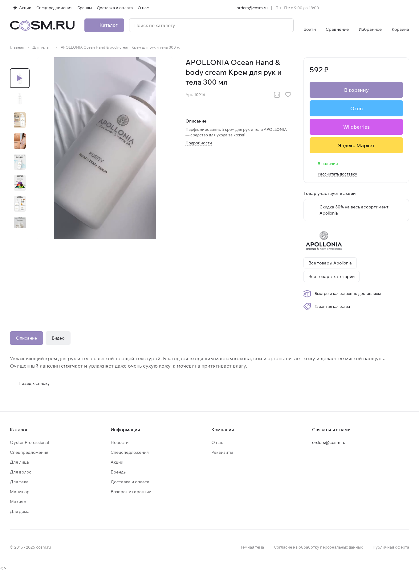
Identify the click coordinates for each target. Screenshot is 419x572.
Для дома (20, 511)
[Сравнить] (277, 95)
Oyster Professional (29, 442)
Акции (117, 462)
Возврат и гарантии (131, 491)
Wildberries (356, 127)
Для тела (19, 482)
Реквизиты (222, 452)
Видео (58, 338)
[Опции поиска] (257, 25)
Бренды (119, 472)
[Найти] (285, 25)
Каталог (19, 430)
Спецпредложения (29, 452)
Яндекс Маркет (356, 145)
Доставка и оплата (130, 482)
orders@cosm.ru (252, 7)
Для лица (19, 462)
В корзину (356, 90)
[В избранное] (288, 95)
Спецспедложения (130, 452)
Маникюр (20, 491)
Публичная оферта (390, 547)
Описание (26, 338)
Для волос (20, 472)
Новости (119, 442)
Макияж (18, 501)
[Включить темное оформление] (406, 7)
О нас (217, 442)
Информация (125, 430)
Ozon (356, 108)
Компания (222, 430)
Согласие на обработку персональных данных (318, 547)
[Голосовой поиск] (271, 25)
